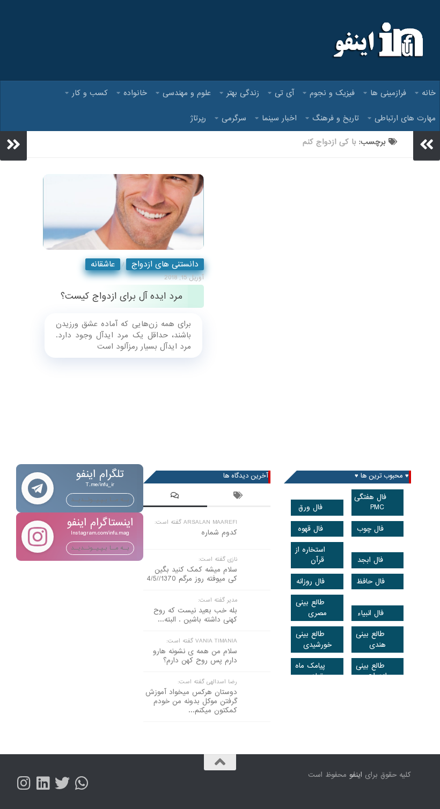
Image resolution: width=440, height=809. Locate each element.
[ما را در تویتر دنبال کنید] (62, 783)
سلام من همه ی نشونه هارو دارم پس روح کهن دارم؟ (195, 656)
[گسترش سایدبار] (13, 144)
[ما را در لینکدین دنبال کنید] (42, 783)
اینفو (355, 775)
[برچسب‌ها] (239, 497)
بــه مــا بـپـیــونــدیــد (100, 499)
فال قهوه (310, 528)
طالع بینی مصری (311, 607)
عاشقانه (103, 264)
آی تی (284, 93)
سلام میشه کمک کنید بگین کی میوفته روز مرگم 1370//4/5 (191, 574)
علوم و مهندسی (187, 93)
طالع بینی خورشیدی (314, 639)
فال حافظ (370, 581)
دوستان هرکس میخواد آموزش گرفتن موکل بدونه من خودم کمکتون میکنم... (191, 701)
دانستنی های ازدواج (165, 264)
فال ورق (310, 507)
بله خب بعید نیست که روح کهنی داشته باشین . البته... (195, 615)
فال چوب (370, 528)
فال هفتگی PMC (370, 502)
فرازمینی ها (388, 93)
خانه (429, 93)
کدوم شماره (219, 532)
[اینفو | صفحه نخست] (377, 40)
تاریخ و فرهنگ (335, 118)
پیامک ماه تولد (310, 671)
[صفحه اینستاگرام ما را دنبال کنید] (23, 783)
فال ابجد (370, 560)
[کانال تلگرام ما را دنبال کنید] (81, 783)
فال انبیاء (370, 613)
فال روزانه (310, 581)
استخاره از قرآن (310, 555)
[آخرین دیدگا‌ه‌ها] (175, 497)
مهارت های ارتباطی (405, 118)
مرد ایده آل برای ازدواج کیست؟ (121, 296)
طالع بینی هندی (371, 639)
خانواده (135, 93)
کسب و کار (90, 93)
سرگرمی (234, 118)
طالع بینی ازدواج (371, 671)
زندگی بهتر (242, 93)
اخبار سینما (279, 118)
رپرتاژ (198, 118)
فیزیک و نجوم (332, 93)
